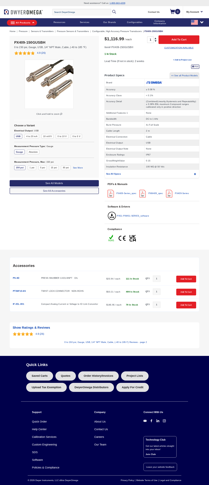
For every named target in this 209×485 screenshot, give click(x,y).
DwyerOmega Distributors (91, 387)
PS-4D (16, 278)
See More (78, 168)
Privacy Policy (127, 480)
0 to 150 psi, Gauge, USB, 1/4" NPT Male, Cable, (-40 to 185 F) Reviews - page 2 (105, 342)
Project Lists (135, 375)
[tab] (151, 190)
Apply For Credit (132, 387)
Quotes (65, 375)
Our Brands (109, 22)
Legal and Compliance (170, 480)
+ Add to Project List (182, 60)
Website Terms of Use (146, 480)
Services (84, 22)
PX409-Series (181, 193)
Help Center (39, 429)
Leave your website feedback (160, 467)
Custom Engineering (44, 444)
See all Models (54, 183)
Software (37, 459)
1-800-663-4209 (117, 3)
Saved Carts (40, 375)
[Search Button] (114, 12)
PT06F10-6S (19, 291)
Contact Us (154, 12)
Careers (99, 436)
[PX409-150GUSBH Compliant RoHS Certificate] (111, 238)
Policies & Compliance (45, 467)
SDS (35, 452)
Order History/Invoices (98, 375)
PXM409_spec (155, 193)
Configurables (134, 22)
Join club (151, 454)
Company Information (159, 22)
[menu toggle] (13, 22)
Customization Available (179, 48)
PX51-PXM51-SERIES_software (132, 215)
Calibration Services (44, 436)
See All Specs (113, 174)
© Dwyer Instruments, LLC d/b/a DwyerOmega (53, 480)
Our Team (100, 444)
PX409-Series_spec (126, 193)
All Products (23, 22)
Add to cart (179, 39)
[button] (197, 22)
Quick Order (39, 421)
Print (196, 67)
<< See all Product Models (184, 75)
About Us (100, 421)
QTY (148, 278)
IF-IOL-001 (18, 304)
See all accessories (54, 191)
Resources (59, 22)
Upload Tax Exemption (46, 387)
